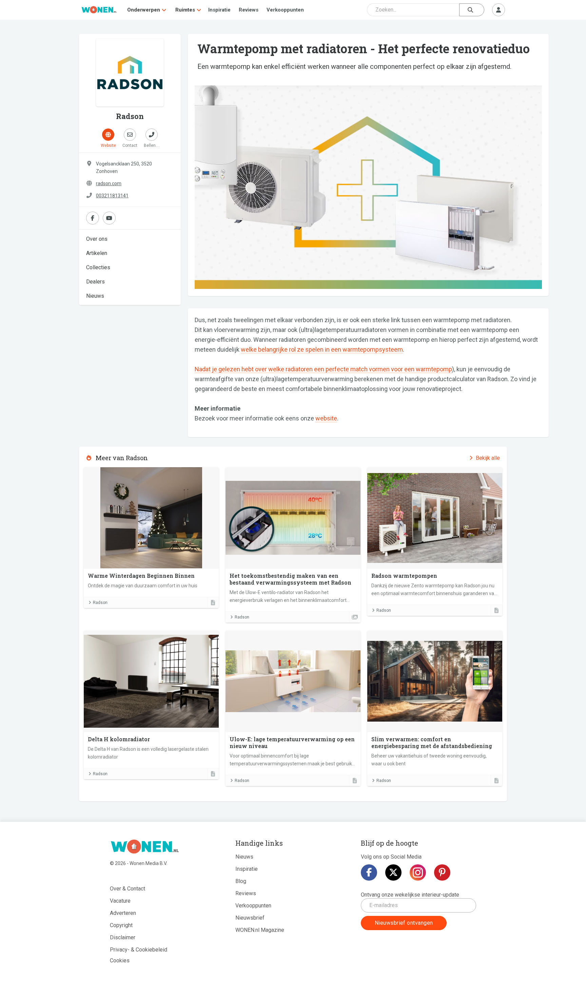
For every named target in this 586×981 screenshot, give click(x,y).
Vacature (120, 901)
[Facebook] (369, 872)
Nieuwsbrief (250, 918)
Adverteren (123, 913)
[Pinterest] (442, 872)
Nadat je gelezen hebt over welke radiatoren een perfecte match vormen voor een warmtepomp (323, 369)
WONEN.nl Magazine (259, 930)
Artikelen (96, 253)
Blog (240, 881)
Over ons (97, 239)
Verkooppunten (285, 10)
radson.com (108, 183)
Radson (100, 602)
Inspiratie (219, 10)
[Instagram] (418, 872)
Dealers (95, 281)
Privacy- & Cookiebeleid (138, 949)
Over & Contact (127, 888)
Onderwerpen (143, 10)
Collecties (98, 267)
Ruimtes (185, 10)
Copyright (121, 925)
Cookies (120, 960)
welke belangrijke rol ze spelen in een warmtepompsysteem (322, 349)
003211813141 (112, 195)
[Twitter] (393, 872)
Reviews (248, 10)
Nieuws (95, 296)
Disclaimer (122, 937)
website (326, 418)
